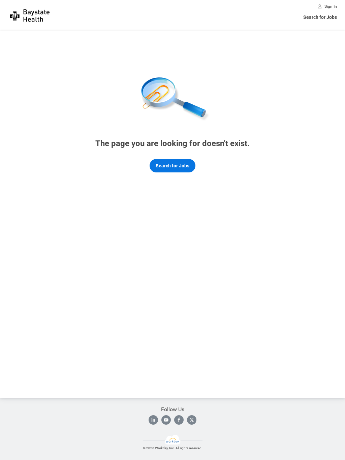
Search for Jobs (320, 17)
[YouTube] (166, 420)
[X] (191, 420)
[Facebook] (179, 420)
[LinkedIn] (153, 420)
